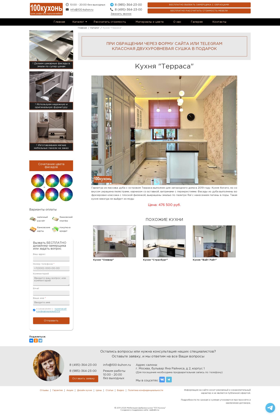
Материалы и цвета (150, 22)
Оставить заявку (83, 379)
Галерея (197, 22)
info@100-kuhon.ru (81, 10)
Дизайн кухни (84, 390)
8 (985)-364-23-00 (128, 5)
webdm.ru (154, 410)
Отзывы (44, 390)
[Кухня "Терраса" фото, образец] (164, 184)
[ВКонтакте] (31, 340)
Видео (120, 390)
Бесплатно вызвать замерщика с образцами (199, 5)
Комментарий (41, 274)
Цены (99, 390)
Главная (59, 22)
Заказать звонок (121, 14)
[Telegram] (40, 340)
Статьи (109, 390)
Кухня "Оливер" (103, 260)
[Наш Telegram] (169, 379)
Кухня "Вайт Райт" (205, 260)
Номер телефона (44, 264)
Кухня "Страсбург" (155, 260)
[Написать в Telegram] (270, 408)
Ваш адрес (39, 254)
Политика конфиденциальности (145, 390)
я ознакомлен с (51, 310)
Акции (69, 390)
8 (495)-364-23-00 (128, 9)
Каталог (78, 22)
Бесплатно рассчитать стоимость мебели (199, 11)
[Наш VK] (162, 379)
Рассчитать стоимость (110, 22)
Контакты (219, 22)
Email (36, 288)
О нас (177, 22)
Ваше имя (39, 298)
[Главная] (46, 9)
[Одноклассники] (36, 340)
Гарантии (57, 390)
